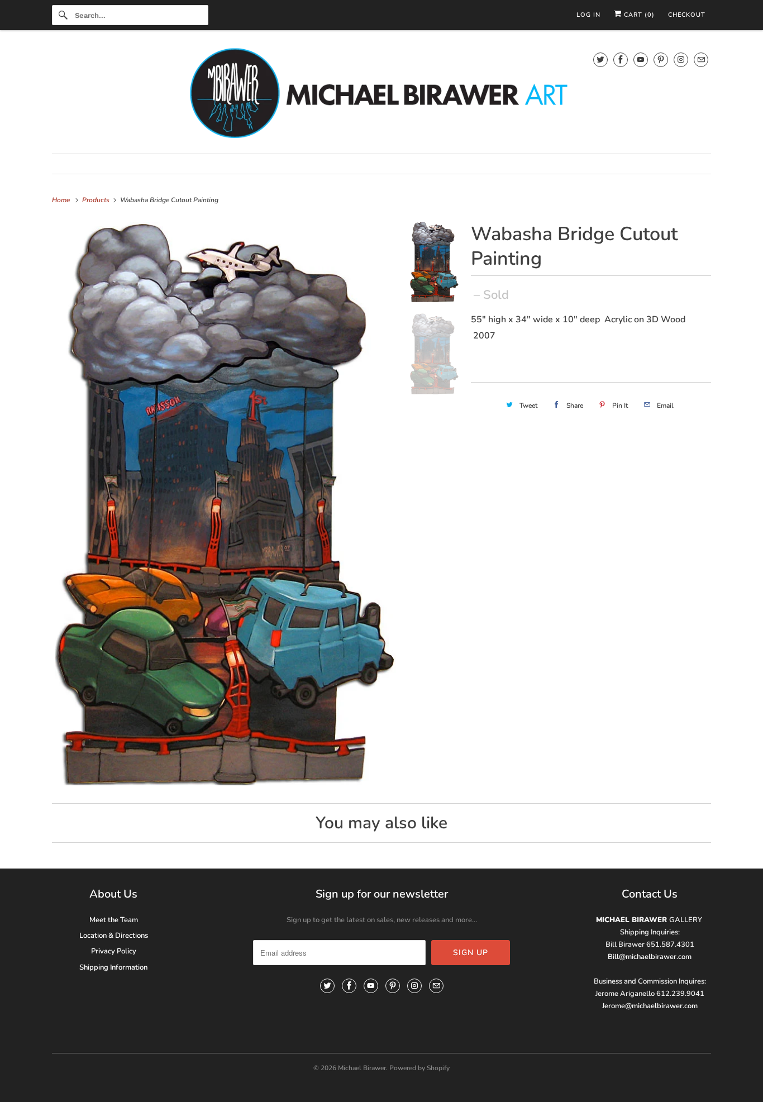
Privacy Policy (113, 951)
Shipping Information (113, 967)
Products (96, 199)
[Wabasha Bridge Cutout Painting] (225, 503)
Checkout (686, 15)
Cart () (638, 15)
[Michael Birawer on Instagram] (681, 59)
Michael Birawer (362, 1067)
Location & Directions (113, 936)
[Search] (63, 15)
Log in (588, 15)
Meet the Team (113, 920)
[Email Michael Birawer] (701, 59)
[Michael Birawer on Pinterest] (661, 59)
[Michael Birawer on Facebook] (620, 59)
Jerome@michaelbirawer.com (650, 1006)
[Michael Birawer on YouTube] (640, 59)
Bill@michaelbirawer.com (650, 957)
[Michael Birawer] (381, 94)
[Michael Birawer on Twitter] (600, 59)
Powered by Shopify (419, 1067)
